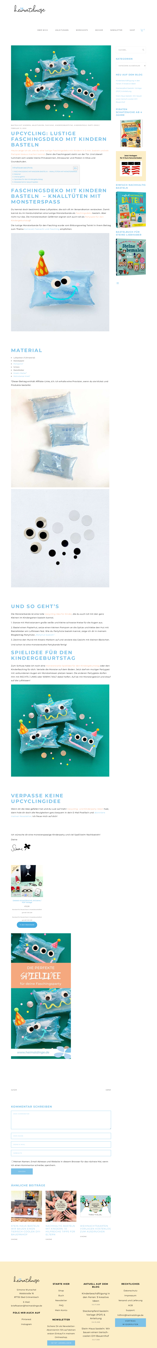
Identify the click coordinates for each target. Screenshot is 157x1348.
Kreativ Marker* (20, 373)
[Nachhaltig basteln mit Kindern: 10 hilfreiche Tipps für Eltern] (61, 1206)
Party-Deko (93, 125)
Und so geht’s (19, 177)
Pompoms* (18, 364)
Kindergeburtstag (64, 125)
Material (17, 174)
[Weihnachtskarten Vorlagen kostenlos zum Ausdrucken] (95, 1206)
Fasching (49, 125)
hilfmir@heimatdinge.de (130, 1315)
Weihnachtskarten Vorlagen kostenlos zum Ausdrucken (95, 1229)
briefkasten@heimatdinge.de (26, 1306)
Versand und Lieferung (130, 1300)
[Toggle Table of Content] (74, 168)
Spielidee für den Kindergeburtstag (28, 179)
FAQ (61, 1305)
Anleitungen (38, 125)
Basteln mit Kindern (21, 125)
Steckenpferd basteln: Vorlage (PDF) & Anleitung (96, 1315)
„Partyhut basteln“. (45, 635)
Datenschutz (130, 1290)
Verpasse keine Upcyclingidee (26, 182)
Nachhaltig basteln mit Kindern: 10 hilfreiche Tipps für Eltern (60, 1230)
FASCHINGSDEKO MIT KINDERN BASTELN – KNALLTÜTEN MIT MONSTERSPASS (45, 171)
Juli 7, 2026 (96, 1340)
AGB (130, 1305)
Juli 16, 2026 (96, 1322)
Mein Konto (61, 1310)
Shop (61, 1290)
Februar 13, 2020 (18, 128)
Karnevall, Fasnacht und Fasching (41, 229)
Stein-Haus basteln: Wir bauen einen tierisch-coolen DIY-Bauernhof (26, 1230)
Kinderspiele (80, 125)
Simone (14, 1239)
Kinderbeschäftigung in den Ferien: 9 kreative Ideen (96, 1297)
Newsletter (61, 1300)
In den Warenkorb (27, 925)
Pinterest (26, 1319)
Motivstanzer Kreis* (21, 376)
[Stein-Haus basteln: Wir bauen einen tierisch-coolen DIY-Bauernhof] (26, 1206)
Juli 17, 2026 (96, 1304)
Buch (61, 1295)
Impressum (130, 1295)
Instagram (26, 1324)
